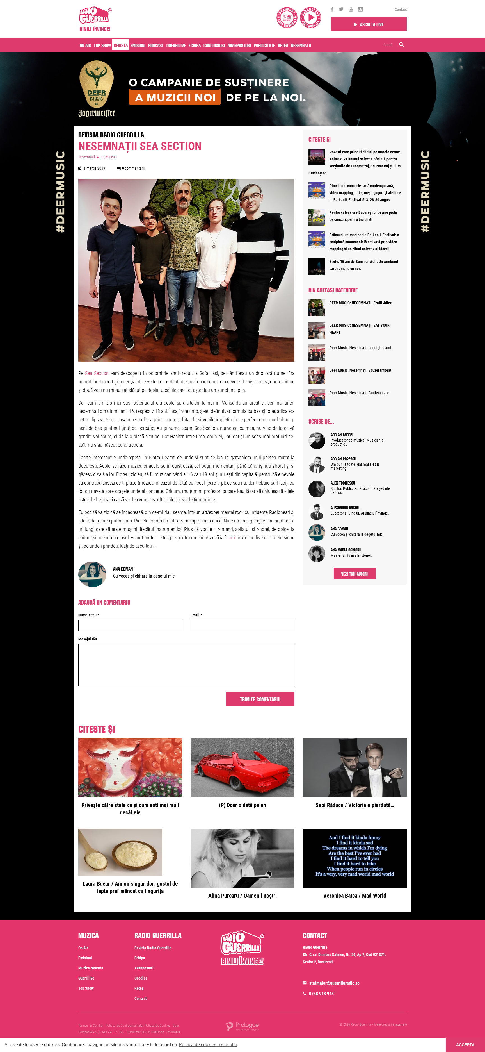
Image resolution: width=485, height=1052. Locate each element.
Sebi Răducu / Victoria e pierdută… (354, 805)
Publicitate (264, 44)
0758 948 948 (321, 993)
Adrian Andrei (342, 434)
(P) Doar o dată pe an (242, 805)
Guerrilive (176, 44)
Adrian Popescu (343, 458)
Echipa (195, 44)
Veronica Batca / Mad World (354, 895)
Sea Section (96, 373)
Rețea (283, 44)
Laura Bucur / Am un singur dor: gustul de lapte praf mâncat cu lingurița (130, 887)
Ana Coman (123, 568)
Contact (401, 9)
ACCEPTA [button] (465, 1044)
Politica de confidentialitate (124, 1026)
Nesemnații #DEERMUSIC (97, 157)
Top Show (102, 44)
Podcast (156, 44)
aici (231, 537)
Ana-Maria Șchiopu (346, 549)
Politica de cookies (157, 1026)
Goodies (140, 978)
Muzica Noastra (90, 968)
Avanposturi (239, 44)
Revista (121, 44)
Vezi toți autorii (355, 573)
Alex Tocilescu (343, 482)
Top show (86, 988)
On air (85, 44)
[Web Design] (242, 1026)
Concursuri (214, 44)
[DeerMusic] (192, 83)
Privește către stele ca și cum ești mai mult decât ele (130, 809)
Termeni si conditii (90, 1026)
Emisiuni (138, 44)
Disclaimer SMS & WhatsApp (145, 1032)
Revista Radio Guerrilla (111, 134)
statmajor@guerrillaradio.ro (334, 983)
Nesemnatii (301, 44)
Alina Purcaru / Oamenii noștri (242, 895)
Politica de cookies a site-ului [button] (208, 1044)
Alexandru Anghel (345, 507)
